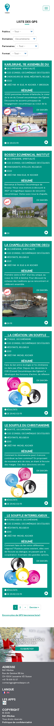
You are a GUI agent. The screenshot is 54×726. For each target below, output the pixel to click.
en (11, 143)
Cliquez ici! (27, 648)
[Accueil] (7, 5)
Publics (6, 31)
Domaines (7, 39)
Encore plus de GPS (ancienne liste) (21, 615)
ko (14, 413)
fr (17, 143)
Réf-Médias (8, 716)
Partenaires (8, 46)
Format (6, 53)
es (14, 143)
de (8, 143)
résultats (12, 409)
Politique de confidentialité (17, 722)
